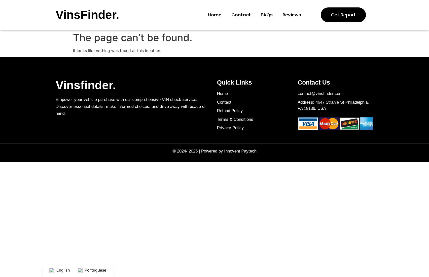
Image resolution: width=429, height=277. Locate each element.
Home (214, 15)
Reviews (292, 15)
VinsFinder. (87, 14)
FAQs (267, 15)
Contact (241, 15)
